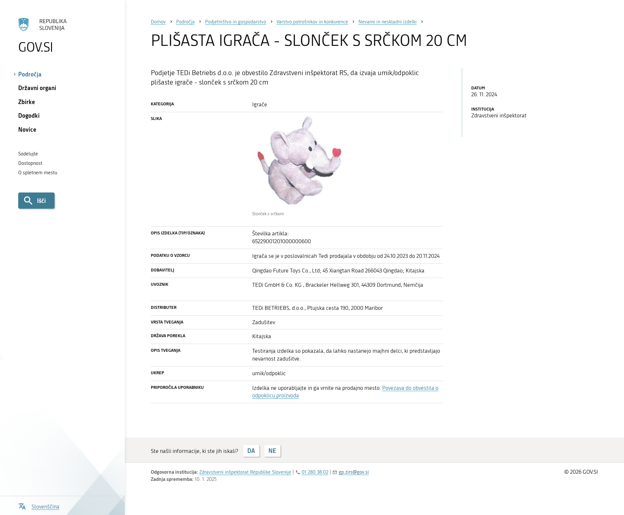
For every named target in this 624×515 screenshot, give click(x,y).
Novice (27, 129)
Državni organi (37, 88)
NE (272, 450)
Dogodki (29, 115)
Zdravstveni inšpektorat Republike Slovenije (245, 472)
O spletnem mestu (37, 173)
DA (251, 450)
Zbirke (26, 102)
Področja (30, 74)
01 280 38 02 (315, 472)
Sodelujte (28, 154)
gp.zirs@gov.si (354, 472)
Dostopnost (30, 163)
